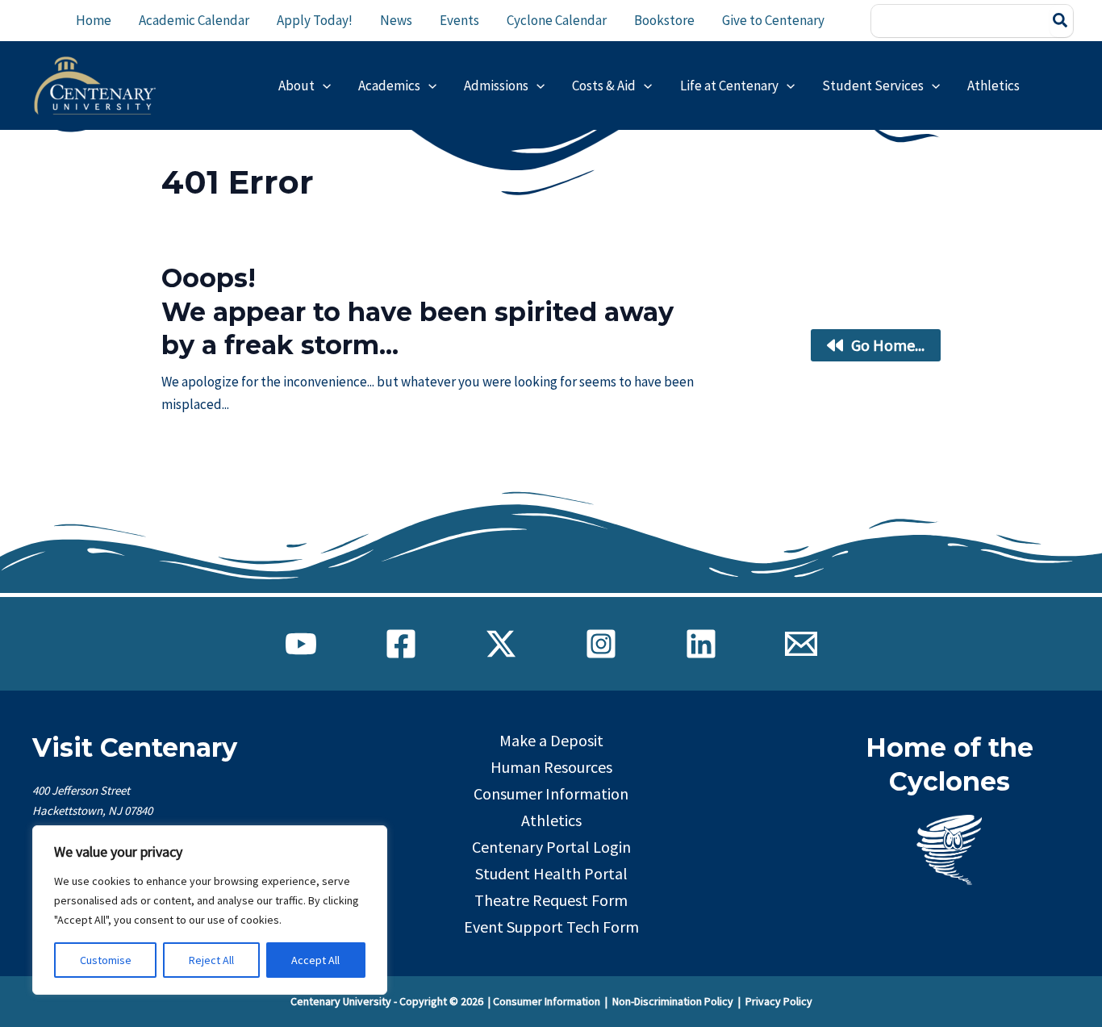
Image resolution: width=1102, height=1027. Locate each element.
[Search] (1061, 21)
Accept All (315, 960)
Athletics (551, 820)
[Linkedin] (701, 644)
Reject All (211, 960)
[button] (323, 86)
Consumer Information (551, 793)
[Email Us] (801, 644)
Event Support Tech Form (551, 926)
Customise (105, 960)
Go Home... (888, 345)
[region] (209, 910)
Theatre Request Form (551, 900)
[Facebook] (401, 644)
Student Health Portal (551, 873)
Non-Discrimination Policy (672, 1001)
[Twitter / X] (501, 644)
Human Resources (551, 767)
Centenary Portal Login (551, 847)
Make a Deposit (551, 740)
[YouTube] (301, 644)
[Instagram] (601, 644)
